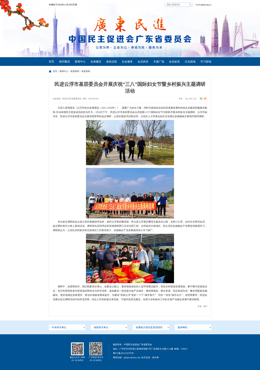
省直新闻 (85, 71)
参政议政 (111, 61)
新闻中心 (80, 61)
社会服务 (127, 61)
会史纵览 (174, 61)
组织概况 (64, 61)
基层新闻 (74, 71)
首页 (51, 61)
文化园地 (190, 61)
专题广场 (158, 61)
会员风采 (143, 61)
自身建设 (95, 61)
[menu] (67, 327)
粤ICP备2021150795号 (123, 353)
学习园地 (205, 61)
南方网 (155, 357)
